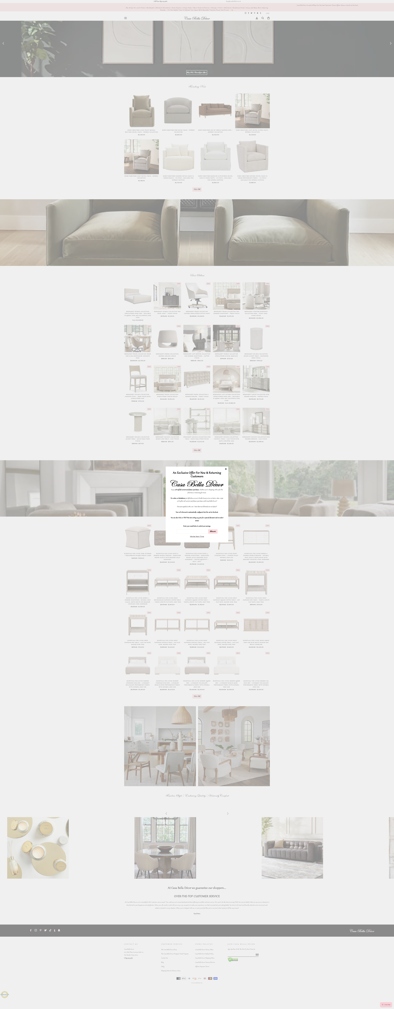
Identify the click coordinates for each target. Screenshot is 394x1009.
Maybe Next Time (197, 536)
